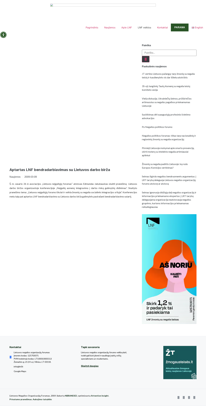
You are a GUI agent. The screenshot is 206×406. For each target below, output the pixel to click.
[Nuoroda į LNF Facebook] (178, 397)
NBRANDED (71, 395)
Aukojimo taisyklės (42, 399)
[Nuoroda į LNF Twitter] (189, 397)
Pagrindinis (92, 27)
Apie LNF (126, 27)
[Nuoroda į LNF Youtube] (194, 397)
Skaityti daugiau (89, 366)
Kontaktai (162, 27)
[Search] (145, 59)
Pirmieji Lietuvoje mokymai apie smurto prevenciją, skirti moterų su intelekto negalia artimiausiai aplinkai (168, 152)
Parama (179, 27)
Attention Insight (100, 395)
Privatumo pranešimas (21, 399)
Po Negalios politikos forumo (157, 126)
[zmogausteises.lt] (179, 362)
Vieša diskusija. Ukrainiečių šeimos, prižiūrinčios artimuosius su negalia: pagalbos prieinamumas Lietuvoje (167, 102)
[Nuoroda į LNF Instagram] (183, 397)
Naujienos (109, 27)
